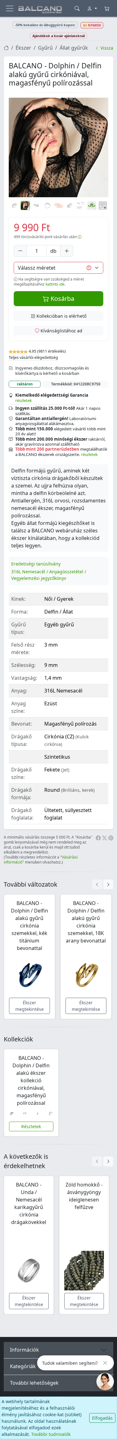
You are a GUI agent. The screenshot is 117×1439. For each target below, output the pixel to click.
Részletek (31, 1126)
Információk (24, 1349)
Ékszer (23, 47)
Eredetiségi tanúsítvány (36, 564)
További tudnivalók (51, 1434)
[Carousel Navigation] (102, 884)
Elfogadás (102, 1418)
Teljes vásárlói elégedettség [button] (33, 357)
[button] (58, 147)
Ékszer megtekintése (29, 1006)
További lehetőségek (34, 1382)
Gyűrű (45, 47)
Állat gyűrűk (74, 47)
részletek (23, 400)
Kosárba (61, 298)
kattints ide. (56, 284)
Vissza (106, 48)
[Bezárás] (105, 1363)
